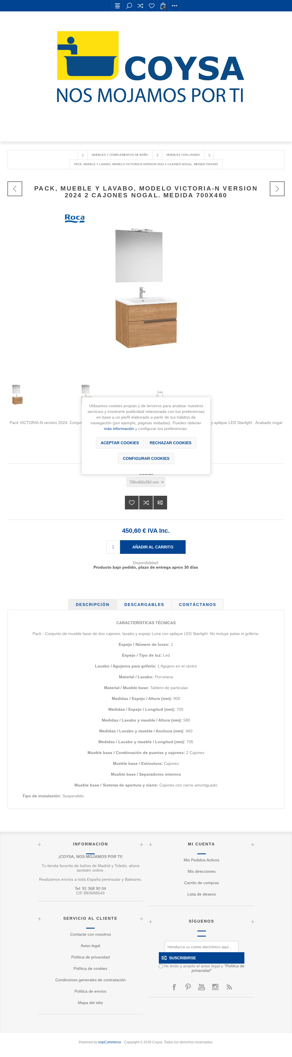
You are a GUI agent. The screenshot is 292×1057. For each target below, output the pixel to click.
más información (119, 428)
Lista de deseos (151, 5)
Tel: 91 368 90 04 (90, 888)
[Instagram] (215, 987)
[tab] (92, 604)
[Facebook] (174, 987)
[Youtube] (201, 987)
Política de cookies (90, 968)
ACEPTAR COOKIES (120, 443)
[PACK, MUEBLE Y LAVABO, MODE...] (14, 188)
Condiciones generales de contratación (90, 980)
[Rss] (229, 987)
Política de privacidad (90, 957)
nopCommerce (109, 1042)
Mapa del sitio (90, 1002)
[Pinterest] (188, 987)
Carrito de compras (201, 882)
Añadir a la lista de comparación (146, 502)
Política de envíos (90, 991)
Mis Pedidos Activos (201, 860)
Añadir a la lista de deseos (132, 502)
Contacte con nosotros (90, 934)
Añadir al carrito (152, 547)
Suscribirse (182, 958)
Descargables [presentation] (144, 604)
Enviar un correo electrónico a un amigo (160, 502)
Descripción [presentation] (93, 604)
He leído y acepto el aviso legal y (204, 968)
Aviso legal (90, 945)
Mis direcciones (202, 871)
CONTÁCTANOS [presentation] (197, 604)
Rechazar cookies (170, 443)
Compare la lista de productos (140, 5)
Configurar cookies (146, 458)
